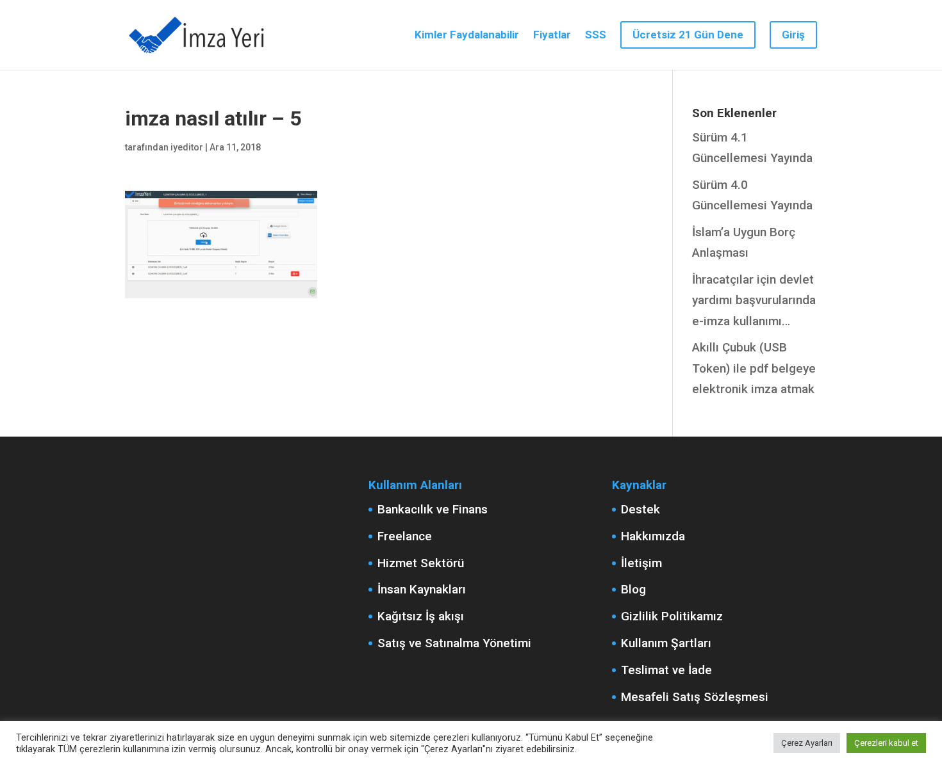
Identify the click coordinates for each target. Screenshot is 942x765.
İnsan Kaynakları (421, 589)
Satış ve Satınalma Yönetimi (454, 643)
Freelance (404, 536)
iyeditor (186, 147)
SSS (595, 35)
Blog (633, 589)
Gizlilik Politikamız (672, 616)
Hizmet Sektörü (420, 563)
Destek (640, 509)
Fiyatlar (552, 35)
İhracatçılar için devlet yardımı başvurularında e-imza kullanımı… (754, 300)
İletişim (641, 563)
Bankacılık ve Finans (432, 509)
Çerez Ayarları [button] (806, 743)
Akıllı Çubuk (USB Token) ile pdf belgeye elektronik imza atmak (754, 368)
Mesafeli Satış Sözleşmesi (694, 696)
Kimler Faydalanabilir (467, 35)
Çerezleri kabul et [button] (886, 743)
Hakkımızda (653, 536)
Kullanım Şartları (666, 643)
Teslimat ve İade (666, 670)
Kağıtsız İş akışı (420, 616)
